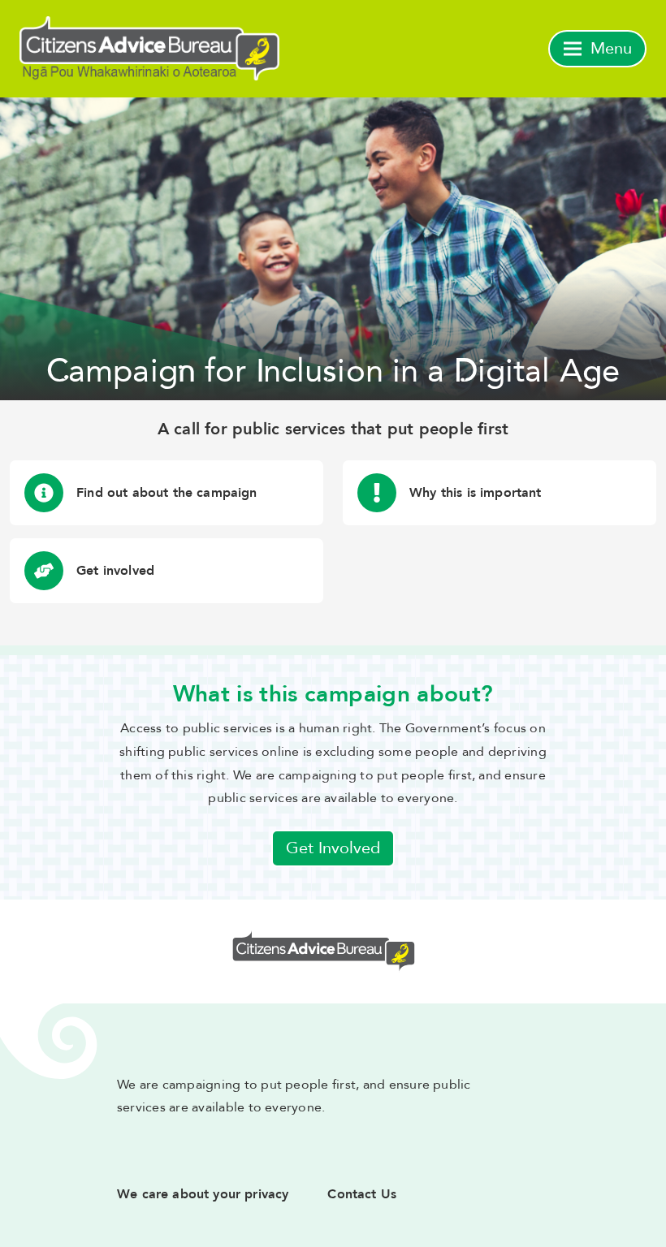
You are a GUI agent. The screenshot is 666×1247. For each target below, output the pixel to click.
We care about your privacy (202, 1194)
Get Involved (333, 848)
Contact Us (361, 1194)
